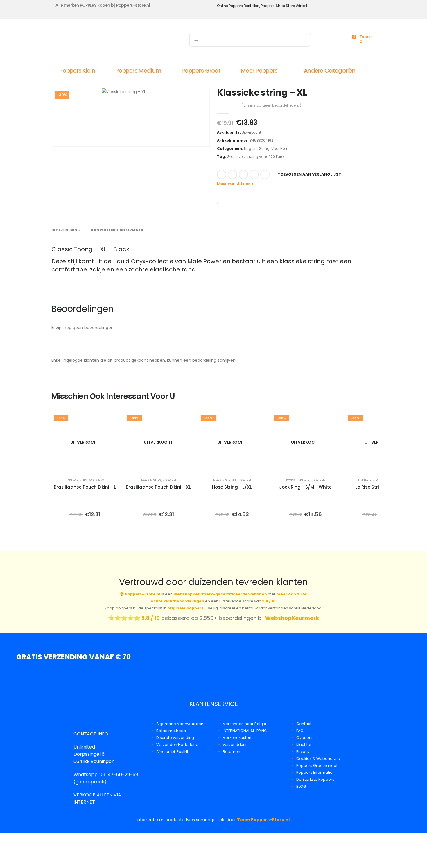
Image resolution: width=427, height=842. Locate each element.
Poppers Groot (201, 70)
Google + (254, 174)
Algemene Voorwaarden (179, 723)
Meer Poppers (259, 70)
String (264, 148)
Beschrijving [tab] (65, 230)
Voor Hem (279, 148)
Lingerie (250, 148)
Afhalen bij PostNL (172, 751)
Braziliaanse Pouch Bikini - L (85, 487)
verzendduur (235, 744)
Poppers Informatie (314, 772)
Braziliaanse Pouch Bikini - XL (158, 487)
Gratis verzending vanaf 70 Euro (255, 156)
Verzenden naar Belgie (244, 723)
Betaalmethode (171, 730)
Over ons (304, 737)
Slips (84, 480)
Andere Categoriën (329, 70)
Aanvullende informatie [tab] (117, 230)
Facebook (221, 174)
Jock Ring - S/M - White (305, 487)
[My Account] (325, 39)
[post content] (84, 442)
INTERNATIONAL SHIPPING (245, 730)
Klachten (304, 744)
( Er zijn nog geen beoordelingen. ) (271, 105)
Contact (303, 723)
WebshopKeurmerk (292, 618)
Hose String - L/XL (232, 487)
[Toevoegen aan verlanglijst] (109, 421)
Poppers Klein (77, 70)
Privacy (303, 751)
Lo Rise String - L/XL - (379, 487)
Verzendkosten (237, 737)
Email (265, 174)
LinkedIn (243, 174)
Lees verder (89, 465)
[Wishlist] (338, 39)
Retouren (231, 751)
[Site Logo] (116, 41)
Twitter (232, 174)
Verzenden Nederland (177, 744)
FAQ (300, 730)
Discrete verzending (175, 737)
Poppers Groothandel (316, 765)
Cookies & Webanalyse (318, 758)
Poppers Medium (138, 70)
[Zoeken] (303, 39)
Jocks (290, 480)
